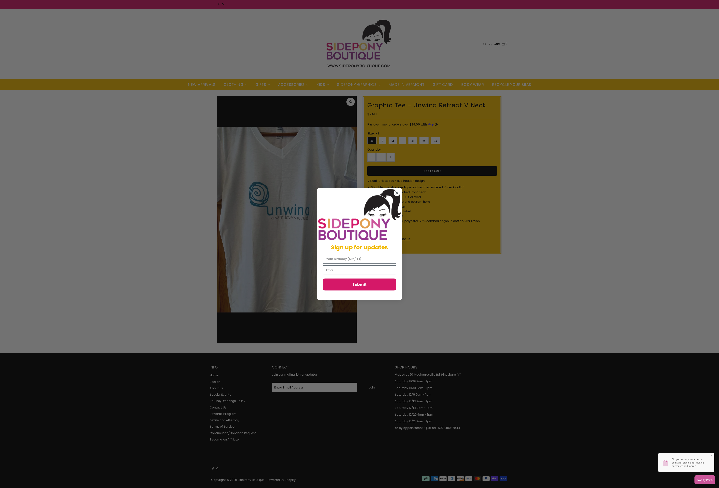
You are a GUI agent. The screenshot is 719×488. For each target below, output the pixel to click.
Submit (359, 284)
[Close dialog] (397, 193)
